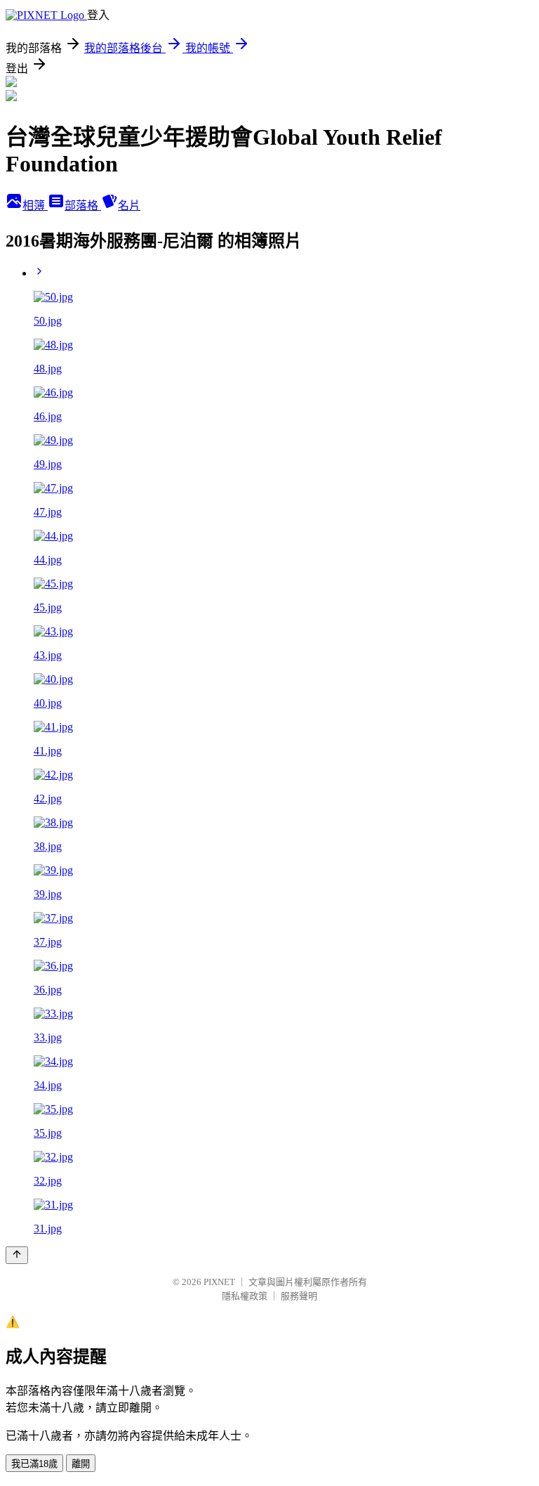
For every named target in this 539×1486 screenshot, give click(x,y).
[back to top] (17, 1255)
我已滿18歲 (34, 1464)
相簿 (35, 205)
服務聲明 (299, 1296)
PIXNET (219, 1282)
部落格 (83, 205)
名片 (129, 205)
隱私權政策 (244, 1296)
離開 (81, 1464)
